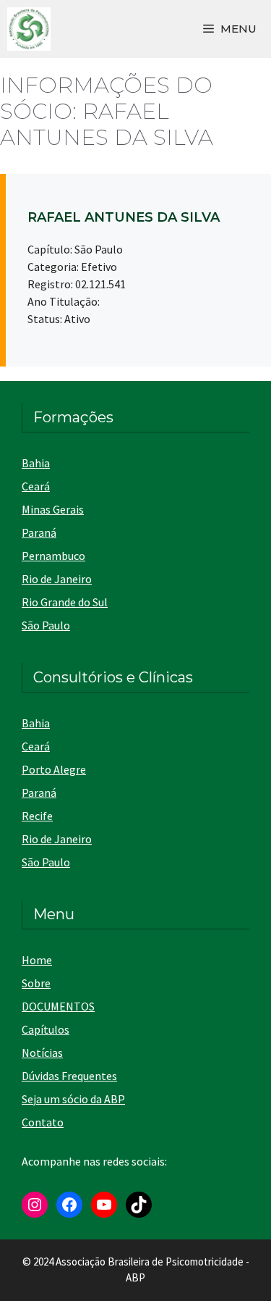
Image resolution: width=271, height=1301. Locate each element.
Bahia (36, 463)
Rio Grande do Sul (65, 602)
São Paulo (46, 625)
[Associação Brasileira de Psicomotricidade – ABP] (29, 29)
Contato (43, 1122)
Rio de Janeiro (57, 579)
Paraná (39, 532)
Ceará (36, 486)
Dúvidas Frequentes (69, 1075)
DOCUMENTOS (58, 1006)
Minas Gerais (53, 509)
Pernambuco (53, 555)
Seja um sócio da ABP (73, 1099)
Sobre (36, 983)
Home (37, 960)
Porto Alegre (54, 769)
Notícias (42, 1052)
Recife (37, 815)
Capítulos (45, 1029)
